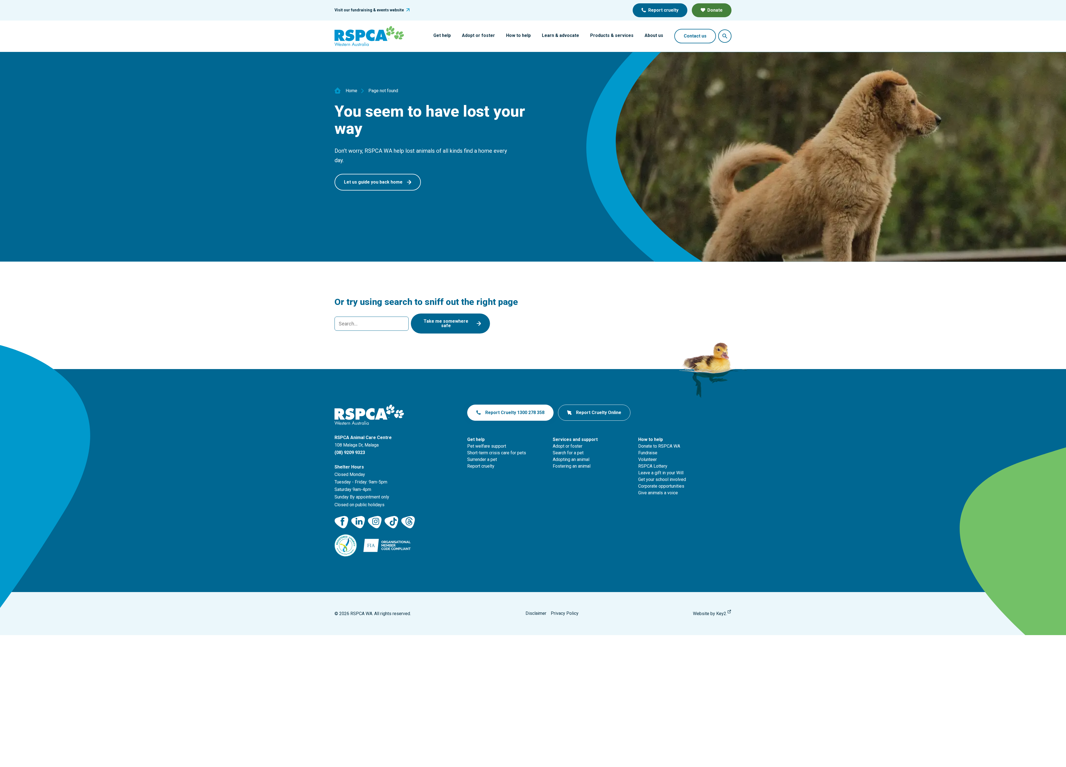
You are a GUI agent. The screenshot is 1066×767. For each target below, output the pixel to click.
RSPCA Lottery (652, 466)
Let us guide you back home (373, 182)
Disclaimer (536, 613)
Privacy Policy (565, 613)
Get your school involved (662, 479)
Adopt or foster (478, 35)
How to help (518, 35)
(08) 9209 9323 (350, 452)
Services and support (575, 439)
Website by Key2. (710, 613)
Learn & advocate (560, 35)
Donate (715, 10)
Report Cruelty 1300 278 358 (514, 412)
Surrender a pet (482, 459)
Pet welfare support (486, 446)
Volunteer (647, 459)
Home (351, 91)
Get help (442, 35)
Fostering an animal (571, 466)
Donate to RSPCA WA (659, 446)
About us (654, 35)
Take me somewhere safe (446, 323)
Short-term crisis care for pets (496, 452)
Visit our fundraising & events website (369, 10)
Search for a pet (568, 452)
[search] (372, 324)
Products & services (611, 35)
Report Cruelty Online (598, 412)
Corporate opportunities (661, 486)
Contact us (695, 36)
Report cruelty (663, 10)
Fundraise (647, 452)
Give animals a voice (658, 492)
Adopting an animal (571, 459)
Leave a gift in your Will (660, 472)
